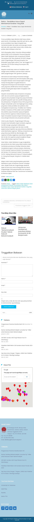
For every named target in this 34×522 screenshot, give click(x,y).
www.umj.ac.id (10, 176)
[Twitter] (6, 508)
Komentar (4, 262)
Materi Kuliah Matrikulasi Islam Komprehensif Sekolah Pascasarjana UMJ (17, 184)
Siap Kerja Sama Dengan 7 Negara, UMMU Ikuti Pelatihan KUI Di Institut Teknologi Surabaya (16, 354)
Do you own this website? (10, 376)
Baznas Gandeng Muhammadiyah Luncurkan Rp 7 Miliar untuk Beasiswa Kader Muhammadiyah (16, 331)
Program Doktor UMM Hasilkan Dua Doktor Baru (8, 222)
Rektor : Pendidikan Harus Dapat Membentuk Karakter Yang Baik (16, 185)
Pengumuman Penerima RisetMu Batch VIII (12, 324)
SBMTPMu (4, 489)
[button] (25, 395)
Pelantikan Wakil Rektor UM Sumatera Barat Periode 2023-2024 (17, 346)
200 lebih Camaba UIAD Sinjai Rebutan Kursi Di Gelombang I (13, 338)
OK (27, 376)
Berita (8, 183)
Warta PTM (4, 496)
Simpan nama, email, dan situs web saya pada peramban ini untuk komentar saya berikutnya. (16, 302)
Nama (3, 278)
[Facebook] (3, 508)
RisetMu (3, 492)
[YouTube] (14, 508)
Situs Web (4, 292)
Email (3, 285)
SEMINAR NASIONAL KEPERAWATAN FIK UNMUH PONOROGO (17, 201)
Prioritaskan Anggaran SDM (22, 205)
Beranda (3, 26)
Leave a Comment (27, 35)
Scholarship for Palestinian (8, 485)
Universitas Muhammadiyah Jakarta (10, 188)
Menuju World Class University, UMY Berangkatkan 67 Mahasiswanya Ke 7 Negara (25, 224)
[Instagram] (10, 508)
